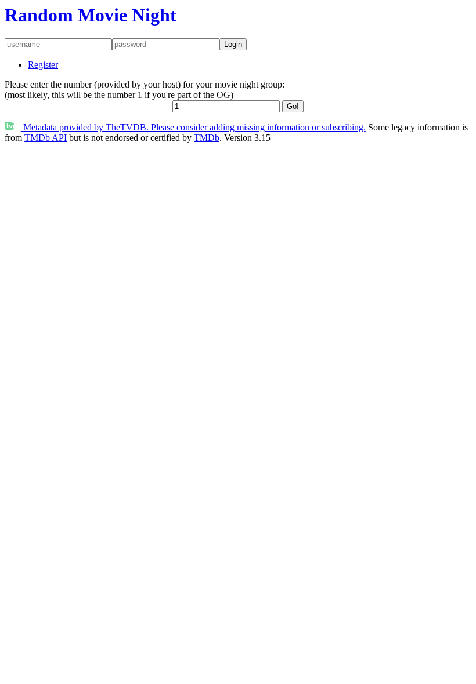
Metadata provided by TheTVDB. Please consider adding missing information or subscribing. (193, 127)
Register (43, 65)
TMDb (206, 138)
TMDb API (45, 138)
